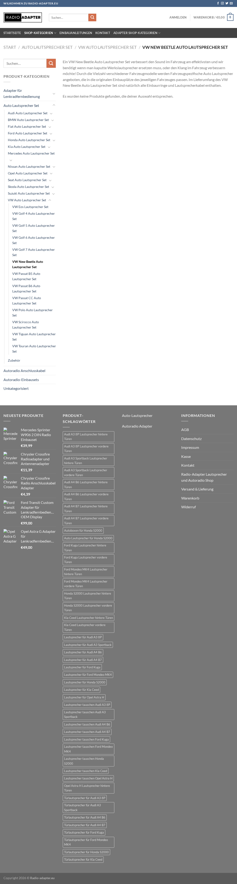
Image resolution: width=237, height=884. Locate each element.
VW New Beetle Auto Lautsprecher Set (27, 264)
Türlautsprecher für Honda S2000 (86, 852)
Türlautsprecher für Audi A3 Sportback (82, 807)
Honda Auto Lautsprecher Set (29, 140)
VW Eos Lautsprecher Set (30, 207)
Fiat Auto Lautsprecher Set (27, 126)
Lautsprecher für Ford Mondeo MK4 (88, 674)
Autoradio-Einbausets (21, 379)
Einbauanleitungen (75, 33)
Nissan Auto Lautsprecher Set (29, 166)
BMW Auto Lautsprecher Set (28, 120)
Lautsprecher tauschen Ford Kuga (86, 739)
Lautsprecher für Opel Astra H (84, 697)
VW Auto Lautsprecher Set (107, 47)
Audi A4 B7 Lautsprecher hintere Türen (86, 508)
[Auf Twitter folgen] (226, 3)
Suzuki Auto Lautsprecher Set (29, 193)
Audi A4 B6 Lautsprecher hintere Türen (86, 484)
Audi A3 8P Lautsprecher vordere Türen (86, 448)
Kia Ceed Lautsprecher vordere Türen (85, 627)
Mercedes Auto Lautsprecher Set (31, 153)
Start (9, 47)
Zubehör (14, 360)
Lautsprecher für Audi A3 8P (83, 637)
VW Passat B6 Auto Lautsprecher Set (26, 288)
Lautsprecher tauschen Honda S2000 (84, 761)
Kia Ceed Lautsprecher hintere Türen (88, 618)
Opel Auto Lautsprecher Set (27, 173)
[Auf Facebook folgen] (218, 3)
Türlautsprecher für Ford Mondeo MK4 (86, 842)
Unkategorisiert (16, 388)
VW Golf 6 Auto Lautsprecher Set (33, 240)
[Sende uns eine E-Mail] (231, 3)
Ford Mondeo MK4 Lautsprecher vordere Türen (85, 584)
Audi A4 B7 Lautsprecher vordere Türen (86, 520)
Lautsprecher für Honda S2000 (84, 682)
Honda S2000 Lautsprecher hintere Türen (87, 596)
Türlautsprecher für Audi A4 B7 (84, 825)
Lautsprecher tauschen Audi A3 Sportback (85, 714)
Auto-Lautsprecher (137, 415)
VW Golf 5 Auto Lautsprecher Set (33, 228)
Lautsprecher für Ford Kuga (82, 667)
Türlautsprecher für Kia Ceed (83, 859)
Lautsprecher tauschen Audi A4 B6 (87, 724)
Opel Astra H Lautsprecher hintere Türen (87, 788)
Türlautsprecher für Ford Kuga (84, 832)
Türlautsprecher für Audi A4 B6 (84, 817)
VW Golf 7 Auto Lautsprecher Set (33, 252)
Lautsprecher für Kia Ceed (81, 690)
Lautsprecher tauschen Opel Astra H (88, 778)
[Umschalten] (54, 93)
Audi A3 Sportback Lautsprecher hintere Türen (85, 460)
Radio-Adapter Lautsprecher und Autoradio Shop (204, 477)
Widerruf (188, 507)
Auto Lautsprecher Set (47, 47)
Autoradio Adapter (137, 426)
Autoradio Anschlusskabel (24, 370)
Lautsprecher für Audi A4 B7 (83, 660)
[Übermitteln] (92, 18)
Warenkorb (190, 498)
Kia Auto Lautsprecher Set (26, 147)
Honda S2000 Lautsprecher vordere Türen (88, 608)
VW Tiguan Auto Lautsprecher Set (34, 336)
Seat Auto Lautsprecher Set (27, 180)
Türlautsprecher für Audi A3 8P (84, 798)
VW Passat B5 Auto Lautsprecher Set (26, 276)
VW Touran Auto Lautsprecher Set (34, 348)
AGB (185, 429)
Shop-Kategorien (38, 33)
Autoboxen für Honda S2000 (83, 530)
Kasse (186, 456)
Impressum (190, 447)
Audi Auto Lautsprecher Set (27, 113)
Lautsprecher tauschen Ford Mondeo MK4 (88, 749)
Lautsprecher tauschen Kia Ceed (85, 771)
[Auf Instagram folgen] (222, 3)
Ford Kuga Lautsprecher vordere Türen (85, 559)
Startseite (12, 33)
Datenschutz (191, 438)
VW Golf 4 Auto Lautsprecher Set (33, 216)
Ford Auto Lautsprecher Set (27, 133)
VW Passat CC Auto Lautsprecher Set (26, 300)
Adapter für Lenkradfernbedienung (21, 93)
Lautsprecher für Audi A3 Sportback (88, 645)
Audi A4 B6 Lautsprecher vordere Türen (86, 496)
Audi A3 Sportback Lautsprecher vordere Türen (85, 472)
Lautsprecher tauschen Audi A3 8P (87, 705)
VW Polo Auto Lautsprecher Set (32, 312)
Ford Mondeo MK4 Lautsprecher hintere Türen (85, 572)
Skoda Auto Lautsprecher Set (28, 187)
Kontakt (102, 33)
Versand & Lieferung (197, 489)
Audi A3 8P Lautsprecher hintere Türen (86, 436)
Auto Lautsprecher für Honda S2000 (88, 538)
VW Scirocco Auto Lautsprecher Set (25, 324)
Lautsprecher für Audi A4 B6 (83, 652)
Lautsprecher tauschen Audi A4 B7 (87, 732)
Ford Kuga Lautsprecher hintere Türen (85, 547)
